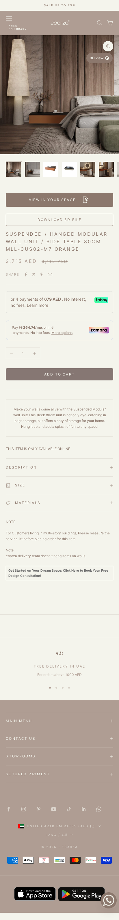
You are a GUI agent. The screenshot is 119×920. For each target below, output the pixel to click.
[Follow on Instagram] (24, 809)
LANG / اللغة (57, 835)
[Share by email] (50, 274)
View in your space (52, 200)
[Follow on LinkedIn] (84, 809)
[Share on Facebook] (25, 274)
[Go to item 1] (14, 169)
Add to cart (59, 374)
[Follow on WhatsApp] (99, 809)
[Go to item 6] (106, 169)
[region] (59, 663)
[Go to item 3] (51, 169)
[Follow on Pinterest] (39, 809)
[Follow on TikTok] (69, 809)
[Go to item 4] (69, 169)
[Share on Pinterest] (42, 274)
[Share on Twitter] (33, 274)
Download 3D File (60, 220)
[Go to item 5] (88, 169)
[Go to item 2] (32, 169)
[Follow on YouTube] (54, 809)
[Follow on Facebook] (9, 809)
